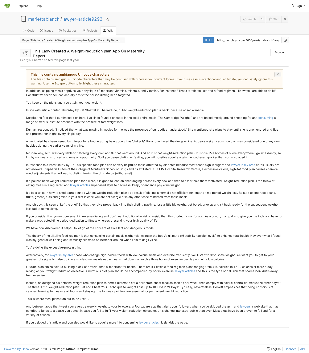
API (302, 349)
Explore (23, 6)
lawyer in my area (243, 165)
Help (39, 6)
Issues (48, 30)
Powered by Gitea (16, 349)
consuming (265, 117)
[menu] (274, 349)
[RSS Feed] (107, 19)
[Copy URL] (285, 40)
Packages (70, 30)
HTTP (208, 40)
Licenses (290, 349)
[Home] (7, 5)
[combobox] (72, 40)
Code (30, 30)
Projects (92, 30)
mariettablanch (43, 19)
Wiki (110, 30)
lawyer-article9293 (82, 19)
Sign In (300, 6)
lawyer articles (80, 185)
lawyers (245, 306)
